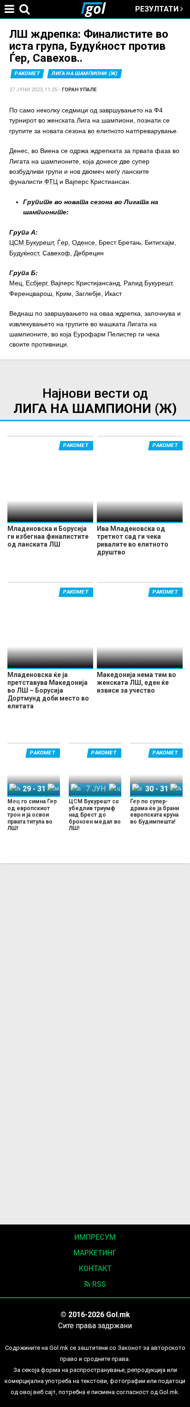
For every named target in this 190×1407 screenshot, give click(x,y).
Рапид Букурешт (148, 283)
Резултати (157, 9)
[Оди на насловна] (97, 9)
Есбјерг (36, 283)
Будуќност (24, 253)
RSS (98, 1284)
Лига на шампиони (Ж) (84, 74)
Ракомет (27, 74)
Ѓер (62, 242)
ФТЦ (51, 181)
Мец (15, 283)
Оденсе (83, 242)
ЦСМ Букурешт (31, 242)
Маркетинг (95, 1252)
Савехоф (56, 253)
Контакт (95, 1268)
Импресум (95, 1237)
